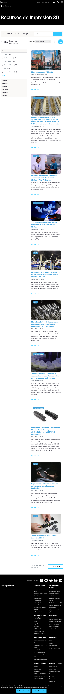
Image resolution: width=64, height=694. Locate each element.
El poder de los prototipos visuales (40, 594)
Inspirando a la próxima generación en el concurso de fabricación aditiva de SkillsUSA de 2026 (45, 274)
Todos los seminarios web (40, 659)
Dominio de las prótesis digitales (40, 656)
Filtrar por (31, 41)
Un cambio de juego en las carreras (40, 646)
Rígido (50, 640)
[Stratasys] (3, 2)
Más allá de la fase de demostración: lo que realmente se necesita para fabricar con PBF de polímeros (45, 324)
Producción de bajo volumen (54, 594)
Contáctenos (52, 669)
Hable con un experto (39, 676)
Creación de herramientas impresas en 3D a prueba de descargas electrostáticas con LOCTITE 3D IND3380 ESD (45, 431)
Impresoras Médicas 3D (55, 621)
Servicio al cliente (38, 681)
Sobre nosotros (53, 666)
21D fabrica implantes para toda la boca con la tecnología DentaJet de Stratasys (44, 225)
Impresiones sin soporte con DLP (40, 608)
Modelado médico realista (55, 602)
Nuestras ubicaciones (54, 671)
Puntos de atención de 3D (40, 652)
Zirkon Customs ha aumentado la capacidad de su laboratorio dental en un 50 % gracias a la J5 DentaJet (45, 376)
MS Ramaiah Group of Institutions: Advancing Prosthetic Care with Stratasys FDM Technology (44, 178)
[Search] (58, 2)
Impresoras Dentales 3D (55, 619)
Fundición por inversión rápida (40, 642)
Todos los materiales (54, 648)
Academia (51, 676)
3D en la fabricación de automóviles (55, 606)
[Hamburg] (62, 2)
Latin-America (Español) (43, 2)
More (3, 75)
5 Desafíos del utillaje (54, 591)
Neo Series (36, 626)
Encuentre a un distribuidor (38, 670)
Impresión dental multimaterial (38, 599)
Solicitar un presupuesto (40, 673)
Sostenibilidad (52, 678)
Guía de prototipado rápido (54, 599)
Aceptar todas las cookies (39, 691)
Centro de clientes (38, 678)
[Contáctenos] (54, 2)
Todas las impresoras (39, 633)
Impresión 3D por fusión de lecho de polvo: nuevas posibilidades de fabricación (44, 486)
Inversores (52, 681)
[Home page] (3, 6)
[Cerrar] (61, 686)
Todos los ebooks (38, 612)
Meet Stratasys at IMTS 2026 (42, 72)
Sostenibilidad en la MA (40, 650)
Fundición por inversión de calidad (40, 590)
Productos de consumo (55, 629)
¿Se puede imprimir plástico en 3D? (54, 611)
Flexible (51, 643)
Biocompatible (53, 645)
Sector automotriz (54, 624)
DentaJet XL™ (37, 628)
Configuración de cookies (23, 691)
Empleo (51, 674)
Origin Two (36, 624)
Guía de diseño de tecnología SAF (38, 604)
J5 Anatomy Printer (39, 631)
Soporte (36, 666)
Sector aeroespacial (54, 626)
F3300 (35, 621)
